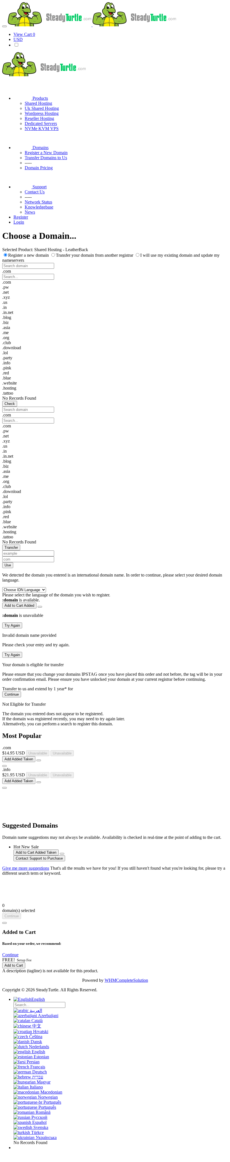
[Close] (4, 923)
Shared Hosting (38, 103)
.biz (5, 322)
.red (5, 373)
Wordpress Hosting (42, 113)
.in (4, 307)
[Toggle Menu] (4, 26)
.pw (5, 287)
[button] (115, 271)
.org (5, 337)
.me (5, 332)
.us (4, 302)
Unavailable (37, 753)
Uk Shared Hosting (42, 108)
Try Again (12, 625)
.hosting (9, 388)
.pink (6, 367)
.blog (6, 317)
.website (9, 383)
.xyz (6, 297)
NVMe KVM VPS (42, 128)
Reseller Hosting (39, 118)
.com (6, 282)
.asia (6, 327)
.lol (5, 352)
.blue (6, 378)
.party (7, 357)
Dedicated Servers (41, 123)
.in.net (7, 312)
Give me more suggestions (25, 868)
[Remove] (40, 607)
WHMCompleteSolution (126, 980)
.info (6, 362)
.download (11, 347)
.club (6, 342)
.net (5, 292)
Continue (11, 694)
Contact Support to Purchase (39, 858)
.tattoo (7, 393)
